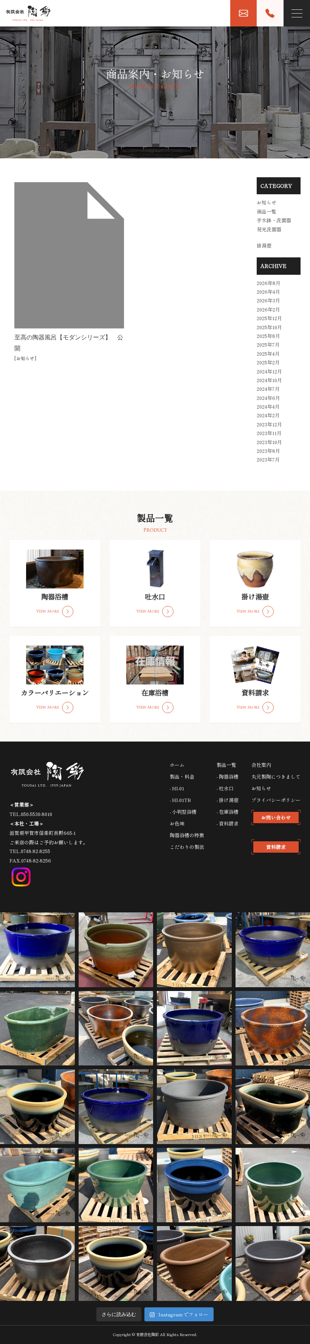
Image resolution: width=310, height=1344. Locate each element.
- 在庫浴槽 (228, 811)
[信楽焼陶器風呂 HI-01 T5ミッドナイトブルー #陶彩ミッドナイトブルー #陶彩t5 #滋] (116, 1106)
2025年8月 (268, 335)
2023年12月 (269, 424)
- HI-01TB (180, 800)
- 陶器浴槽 (228, 776)
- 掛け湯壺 (228, 800)
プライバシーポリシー (276, 800)
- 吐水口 (225, 788)
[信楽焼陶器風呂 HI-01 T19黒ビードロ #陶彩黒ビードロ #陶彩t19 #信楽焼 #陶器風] (37, 1106)
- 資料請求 (228, 823)
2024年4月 (268, 406)
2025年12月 (269, 318)
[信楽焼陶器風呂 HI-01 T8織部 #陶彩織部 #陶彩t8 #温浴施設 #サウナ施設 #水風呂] (116, 1185)
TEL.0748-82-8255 (29, 851)
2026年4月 (268, 291)
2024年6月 (268, 397)
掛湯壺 (264, 245)
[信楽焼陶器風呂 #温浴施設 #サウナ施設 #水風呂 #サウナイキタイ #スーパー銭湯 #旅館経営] (116, 1028)
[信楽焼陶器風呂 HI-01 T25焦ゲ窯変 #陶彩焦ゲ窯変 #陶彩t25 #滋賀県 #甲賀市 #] (194, 1106)
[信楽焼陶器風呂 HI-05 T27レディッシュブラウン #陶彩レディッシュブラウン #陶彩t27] (194, 1263)
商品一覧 (266, 211)
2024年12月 (269, 371)
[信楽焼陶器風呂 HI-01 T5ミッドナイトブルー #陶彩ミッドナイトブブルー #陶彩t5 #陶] (37, 949)
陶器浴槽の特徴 (187, 835)
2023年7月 (268, 459)
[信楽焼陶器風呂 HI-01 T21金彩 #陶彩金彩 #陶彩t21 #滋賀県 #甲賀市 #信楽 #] (194, 949)
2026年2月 (268, 309)
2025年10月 (269, 327)
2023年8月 (268, 450)
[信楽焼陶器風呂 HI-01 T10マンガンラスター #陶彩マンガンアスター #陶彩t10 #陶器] (37, 1263)
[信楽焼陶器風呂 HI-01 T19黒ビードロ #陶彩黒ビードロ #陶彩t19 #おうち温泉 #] (116, 1263)
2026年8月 (269, 282)
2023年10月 (269, 442)
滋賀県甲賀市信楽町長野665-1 (42, 832)
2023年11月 (269, 433)
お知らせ (25, 358)
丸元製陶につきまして (276, 776)
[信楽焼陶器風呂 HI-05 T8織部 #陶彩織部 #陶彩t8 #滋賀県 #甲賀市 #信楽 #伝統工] (37, 1028)
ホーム (177, 764)
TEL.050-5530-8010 (30, 814)
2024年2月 (268, 415)
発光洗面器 (269, 229)
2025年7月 (268, 344)
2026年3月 (268, 300)
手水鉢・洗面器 (274, 220)
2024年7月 (268, 388)
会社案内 (261, 764)
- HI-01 (177, 788)
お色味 (177, 823)
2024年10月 (269, 380)
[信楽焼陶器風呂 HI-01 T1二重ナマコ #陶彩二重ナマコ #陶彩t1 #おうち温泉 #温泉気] (194, 1185)
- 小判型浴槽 (183, 811)
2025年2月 (268, 362)
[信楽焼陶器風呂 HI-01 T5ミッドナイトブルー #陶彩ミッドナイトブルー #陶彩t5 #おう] (194, 1028)
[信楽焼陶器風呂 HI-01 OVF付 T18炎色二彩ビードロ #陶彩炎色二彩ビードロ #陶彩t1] (116, 949)
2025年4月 (268, 353)
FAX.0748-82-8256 (30, 860)
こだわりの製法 (187, 846)
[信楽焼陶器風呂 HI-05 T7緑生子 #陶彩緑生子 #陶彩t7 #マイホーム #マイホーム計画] (37, 1185)
